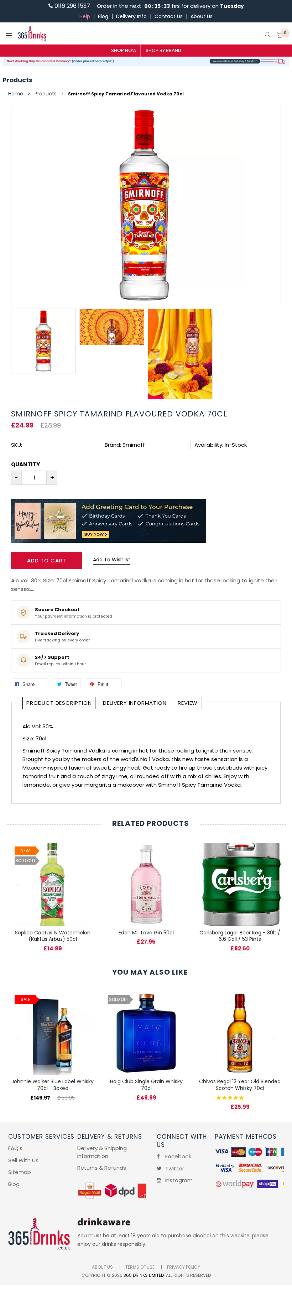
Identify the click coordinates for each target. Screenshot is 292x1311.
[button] (231, 1097)
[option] (43, 341)
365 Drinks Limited (144, 1275)
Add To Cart (46, 560)
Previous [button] (18, 885)
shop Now (124, 50)
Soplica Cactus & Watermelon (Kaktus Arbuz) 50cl (52, 936)
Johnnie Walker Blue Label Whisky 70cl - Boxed (52, 1085)
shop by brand (163, 50)
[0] (279, 36)
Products (17, 80)
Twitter (174, 1168)
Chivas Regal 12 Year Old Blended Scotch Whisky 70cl (240, 1085)
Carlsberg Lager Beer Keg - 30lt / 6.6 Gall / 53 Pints (239, 936)
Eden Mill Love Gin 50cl (146, 932)
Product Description (59, 703)
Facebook (177, 1156)
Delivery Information (134, 703)
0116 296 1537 (71, 6)
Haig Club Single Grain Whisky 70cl (146, 1085)
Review (188, 703)
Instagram (178, 1180)
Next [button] (273, 885)
